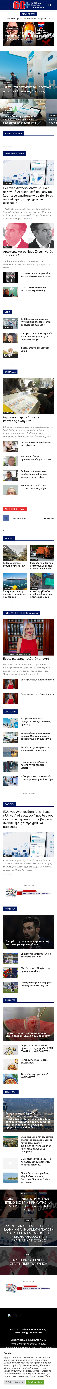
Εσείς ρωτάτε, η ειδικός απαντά (26, 658)
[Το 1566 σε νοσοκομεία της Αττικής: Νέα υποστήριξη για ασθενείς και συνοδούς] (10, 323)
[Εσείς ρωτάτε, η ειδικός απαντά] (28, 637)
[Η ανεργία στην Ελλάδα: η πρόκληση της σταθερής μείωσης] (10, 766)
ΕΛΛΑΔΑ (7, 560)
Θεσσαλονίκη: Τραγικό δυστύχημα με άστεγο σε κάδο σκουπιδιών (41, 566)
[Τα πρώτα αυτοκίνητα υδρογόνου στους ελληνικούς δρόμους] (28, 75)
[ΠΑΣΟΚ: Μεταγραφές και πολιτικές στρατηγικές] (10, 292)
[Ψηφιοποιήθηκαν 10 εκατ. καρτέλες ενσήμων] (28, 396)
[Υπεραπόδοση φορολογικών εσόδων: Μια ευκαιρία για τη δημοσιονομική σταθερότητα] (23, 112)
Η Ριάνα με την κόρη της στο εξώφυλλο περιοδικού (28, 18)
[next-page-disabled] (10, 145)
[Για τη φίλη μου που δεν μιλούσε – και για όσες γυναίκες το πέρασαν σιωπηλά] (10, 338)
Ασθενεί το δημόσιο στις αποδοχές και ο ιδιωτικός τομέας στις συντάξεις (34, 474)
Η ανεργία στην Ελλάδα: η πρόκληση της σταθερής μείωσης (34, 765)
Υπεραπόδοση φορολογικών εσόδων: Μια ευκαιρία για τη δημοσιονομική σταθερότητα (36, 736)
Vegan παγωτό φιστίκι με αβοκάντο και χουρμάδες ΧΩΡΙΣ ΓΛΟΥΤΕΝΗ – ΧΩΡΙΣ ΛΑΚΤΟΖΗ (37, 1048)
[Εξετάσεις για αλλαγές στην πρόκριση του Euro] (10, 973)
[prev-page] (5, 145)
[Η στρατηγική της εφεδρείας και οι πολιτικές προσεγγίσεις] (10, 277)
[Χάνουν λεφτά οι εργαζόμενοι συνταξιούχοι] (10, 446)
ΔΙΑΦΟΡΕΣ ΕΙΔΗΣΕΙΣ (13, 28)
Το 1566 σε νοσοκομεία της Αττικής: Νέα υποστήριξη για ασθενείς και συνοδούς (35, 322)
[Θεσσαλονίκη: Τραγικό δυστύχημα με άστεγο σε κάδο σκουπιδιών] (42, 553)
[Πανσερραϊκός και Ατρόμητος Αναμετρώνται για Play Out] (10, 987)
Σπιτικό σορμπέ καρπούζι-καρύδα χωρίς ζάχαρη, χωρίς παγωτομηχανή (28, 1034)
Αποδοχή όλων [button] (35, 1382)
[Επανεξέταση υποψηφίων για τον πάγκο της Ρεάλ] (10, 958)
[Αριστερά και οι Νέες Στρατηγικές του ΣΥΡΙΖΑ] (28, 235)
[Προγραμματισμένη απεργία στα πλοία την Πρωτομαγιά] (15, 581)
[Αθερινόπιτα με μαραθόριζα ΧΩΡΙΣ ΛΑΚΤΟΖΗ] (10, 1079)
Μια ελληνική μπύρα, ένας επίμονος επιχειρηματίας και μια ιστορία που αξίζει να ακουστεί (27, 36)
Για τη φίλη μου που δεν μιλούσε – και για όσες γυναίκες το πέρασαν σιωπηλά (37, 336)
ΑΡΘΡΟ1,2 (8, 327)
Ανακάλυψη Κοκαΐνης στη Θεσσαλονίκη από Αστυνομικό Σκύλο (41, 594)
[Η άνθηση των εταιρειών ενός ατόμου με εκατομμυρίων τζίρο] (10, 781)
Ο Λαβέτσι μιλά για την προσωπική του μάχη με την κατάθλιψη (27, 943)
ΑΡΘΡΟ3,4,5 (8, 413)
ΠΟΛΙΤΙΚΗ (7, 184)
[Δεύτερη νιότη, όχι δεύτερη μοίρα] (10, 352)
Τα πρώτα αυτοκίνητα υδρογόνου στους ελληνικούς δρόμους (36, 721)
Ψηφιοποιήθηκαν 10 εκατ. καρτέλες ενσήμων (21, 419)
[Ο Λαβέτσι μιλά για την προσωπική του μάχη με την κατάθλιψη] (28, 932)
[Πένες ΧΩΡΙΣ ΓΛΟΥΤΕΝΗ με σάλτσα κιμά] (10, 1064)
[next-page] (10, 303)
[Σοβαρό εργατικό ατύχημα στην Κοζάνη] (15, 553)
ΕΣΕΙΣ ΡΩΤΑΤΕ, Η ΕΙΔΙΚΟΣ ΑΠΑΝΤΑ (17, 654)
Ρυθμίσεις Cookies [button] (14, 1382)
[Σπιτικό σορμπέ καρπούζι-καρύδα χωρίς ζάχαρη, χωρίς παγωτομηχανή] (28, 1024)
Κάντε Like (49, 518)
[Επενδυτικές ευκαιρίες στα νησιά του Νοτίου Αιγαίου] (10, 752)
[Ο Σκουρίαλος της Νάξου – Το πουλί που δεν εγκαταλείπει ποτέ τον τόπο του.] (10, 1163)
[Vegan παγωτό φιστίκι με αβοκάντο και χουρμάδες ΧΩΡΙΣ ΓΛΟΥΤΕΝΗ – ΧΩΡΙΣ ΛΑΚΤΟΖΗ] (10, 1050)
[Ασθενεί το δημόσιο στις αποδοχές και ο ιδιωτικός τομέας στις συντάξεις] (10, 475)
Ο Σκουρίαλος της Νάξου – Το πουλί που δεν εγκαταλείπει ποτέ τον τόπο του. (36, 1162)
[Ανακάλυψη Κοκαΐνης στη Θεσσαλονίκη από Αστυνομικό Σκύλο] (42, 581)
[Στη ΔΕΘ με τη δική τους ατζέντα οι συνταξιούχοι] (10, 490)
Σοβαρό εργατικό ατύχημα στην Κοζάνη (14, 564)
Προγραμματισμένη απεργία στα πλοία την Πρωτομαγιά (14, 594)
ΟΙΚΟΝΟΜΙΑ (8, 83)
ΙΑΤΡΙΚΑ (7, 342)
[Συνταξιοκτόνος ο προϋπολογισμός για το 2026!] (10, 461)
